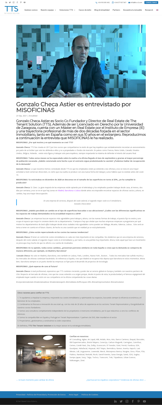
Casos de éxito (85, 10)
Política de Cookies (90, 394)
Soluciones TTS (66, 10)
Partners (116, 10)
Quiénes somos (31, 10)
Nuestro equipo (47, 10)
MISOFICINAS (78, 138)
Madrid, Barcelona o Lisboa (69, 190)
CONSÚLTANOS (151, 2)
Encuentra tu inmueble (132, 10)
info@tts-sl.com (136, 3)
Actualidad (33, 116)
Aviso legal (73, 394)
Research (149, 10)
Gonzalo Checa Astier (33, 121)
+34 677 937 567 (120, 2)
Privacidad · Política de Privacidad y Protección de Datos (41, 394)
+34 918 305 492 (104, 3)
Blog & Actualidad (101, 10)
